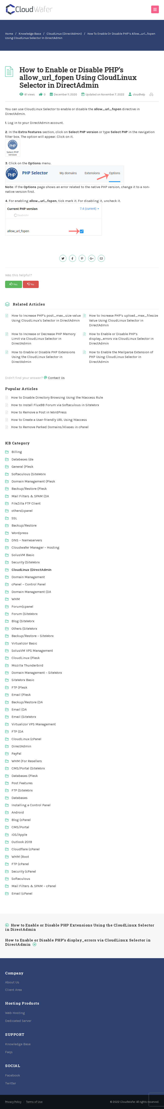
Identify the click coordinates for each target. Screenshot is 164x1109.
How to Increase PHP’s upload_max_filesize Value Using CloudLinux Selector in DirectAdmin (123, 320)
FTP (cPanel (20, 864)
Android (18, 812)
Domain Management (28, 577)
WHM (16, 599)
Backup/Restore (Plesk (29, 489)
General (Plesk (22, 467)
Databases (20, 798)
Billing (17, 452)
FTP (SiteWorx (22, 790)
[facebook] (72, 258)
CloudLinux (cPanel (26, 739)
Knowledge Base (30, 34)
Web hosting (15, 1013)
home (9, 34)
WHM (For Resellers (27, 761)
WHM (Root (20, 857)
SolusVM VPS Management (32, 651)
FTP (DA (17, 731)
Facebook (12, 1075)
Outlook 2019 (22, 842)
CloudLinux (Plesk (26, 658)
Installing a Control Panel (31, 805)
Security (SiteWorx (26, 562)
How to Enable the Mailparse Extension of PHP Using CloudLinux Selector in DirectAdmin (121, 357)
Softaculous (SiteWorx (29, 474)
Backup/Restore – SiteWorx (33, 636)
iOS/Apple (19, 835)
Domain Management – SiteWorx (37, 673)
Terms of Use (34, 1101)
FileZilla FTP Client (26, 503)
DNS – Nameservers (27, 540)
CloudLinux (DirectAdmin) (64, 34)
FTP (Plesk (19, 687)
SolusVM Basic (23, 555)
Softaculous (21, 879)
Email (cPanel (22, 893)
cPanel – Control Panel (29, 584)
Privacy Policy (13, 1101)
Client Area (13, 990)
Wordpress (20, 533)
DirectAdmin (21, 746)
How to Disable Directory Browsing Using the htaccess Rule (57, 397)
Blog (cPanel (21, 820)
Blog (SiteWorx (23, 621)
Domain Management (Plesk (33, 481)
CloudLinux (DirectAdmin (31, 570)
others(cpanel (22, 511)
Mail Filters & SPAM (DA (30, 496)
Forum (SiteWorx (25, 614)
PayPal (16, 753)
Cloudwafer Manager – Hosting (35, 547)
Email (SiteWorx (24, 717)
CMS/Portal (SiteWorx (28, 768)
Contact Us (56, 378)
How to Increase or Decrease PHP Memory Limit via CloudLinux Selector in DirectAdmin (43, 339)
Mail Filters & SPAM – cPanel (34, 886)
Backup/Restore (24, 525)
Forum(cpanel (22, 606)
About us (12, 982)
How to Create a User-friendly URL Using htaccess (49, 420)
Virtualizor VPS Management (34, 724)
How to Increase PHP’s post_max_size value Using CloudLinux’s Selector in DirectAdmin (46, 317)
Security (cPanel (24, 871)
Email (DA (19, 709)
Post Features (22, 783)
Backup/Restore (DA (27, 702)
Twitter (10, 1083)
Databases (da (22, 459)
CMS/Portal (20, 827)
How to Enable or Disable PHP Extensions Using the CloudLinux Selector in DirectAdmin (43, 357)
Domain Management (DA (31, 592)
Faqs (9, 1052)
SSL (14, 518)
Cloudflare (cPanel (26, 849)
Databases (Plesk (25, 776)
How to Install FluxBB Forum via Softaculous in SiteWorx (55, 405)
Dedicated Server (18, 1021)
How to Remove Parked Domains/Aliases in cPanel (50, 427)
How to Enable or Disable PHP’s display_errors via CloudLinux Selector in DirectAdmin (121, 339)
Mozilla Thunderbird (27, 665)
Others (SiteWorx (24, 629)
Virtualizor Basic (24, 643)
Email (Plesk (21, 695)
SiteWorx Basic (23, 680)
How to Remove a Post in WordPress (39, 412)
